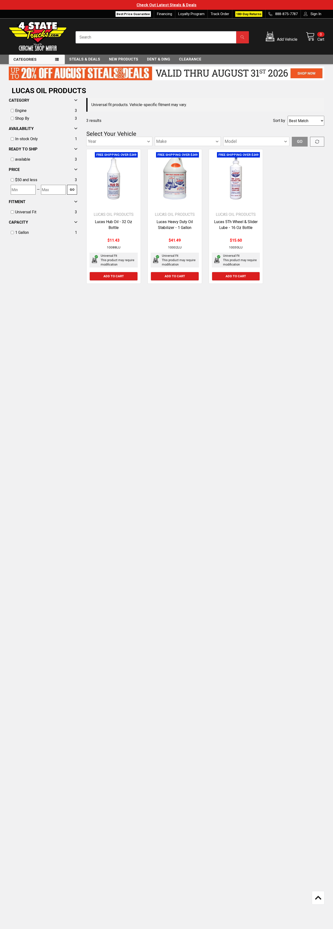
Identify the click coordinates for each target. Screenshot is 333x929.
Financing (164, 14)
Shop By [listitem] (22, 118)
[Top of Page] (318, 898)
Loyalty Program (191, 14)
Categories (25, 59)
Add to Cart (113, 276)
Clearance (190, 59)
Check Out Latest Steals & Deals (166, 5)
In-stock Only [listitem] (26, 139)
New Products (123, 59)
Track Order (220, 14)
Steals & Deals (84, 59)
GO (72, 189)
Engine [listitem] (21, 110)
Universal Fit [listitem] (25, 212)
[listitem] (44, 180)
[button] (282, 37)
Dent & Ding (158, 59)
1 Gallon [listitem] (22, 232)
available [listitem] (22, 159)
